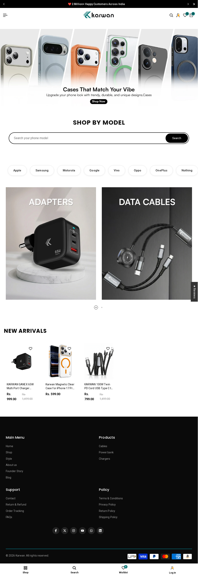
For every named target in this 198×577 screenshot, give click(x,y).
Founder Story (14, 471)
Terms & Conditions (111, 498)
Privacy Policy (107, 504)
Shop (9, 452)
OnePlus (161, 170)
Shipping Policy (108, 517)
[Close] (193, 4)
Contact (11, 498)
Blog (8, 477)
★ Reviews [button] (194, 291)
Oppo (137, 170)
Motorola (69, 170)
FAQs (9, 517)
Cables (103, 446)
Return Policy (107, 510)
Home (9, 446)
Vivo (117, 170)
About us (11, 464)
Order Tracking (15, 510)
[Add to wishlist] (30, 348)
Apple (17, 170)
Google (94, 170)
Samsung (42, 170)
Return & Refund (16, 504)
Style (9, 458)
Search (176, 138)
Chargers (104, 458)
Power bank (106, 452)
